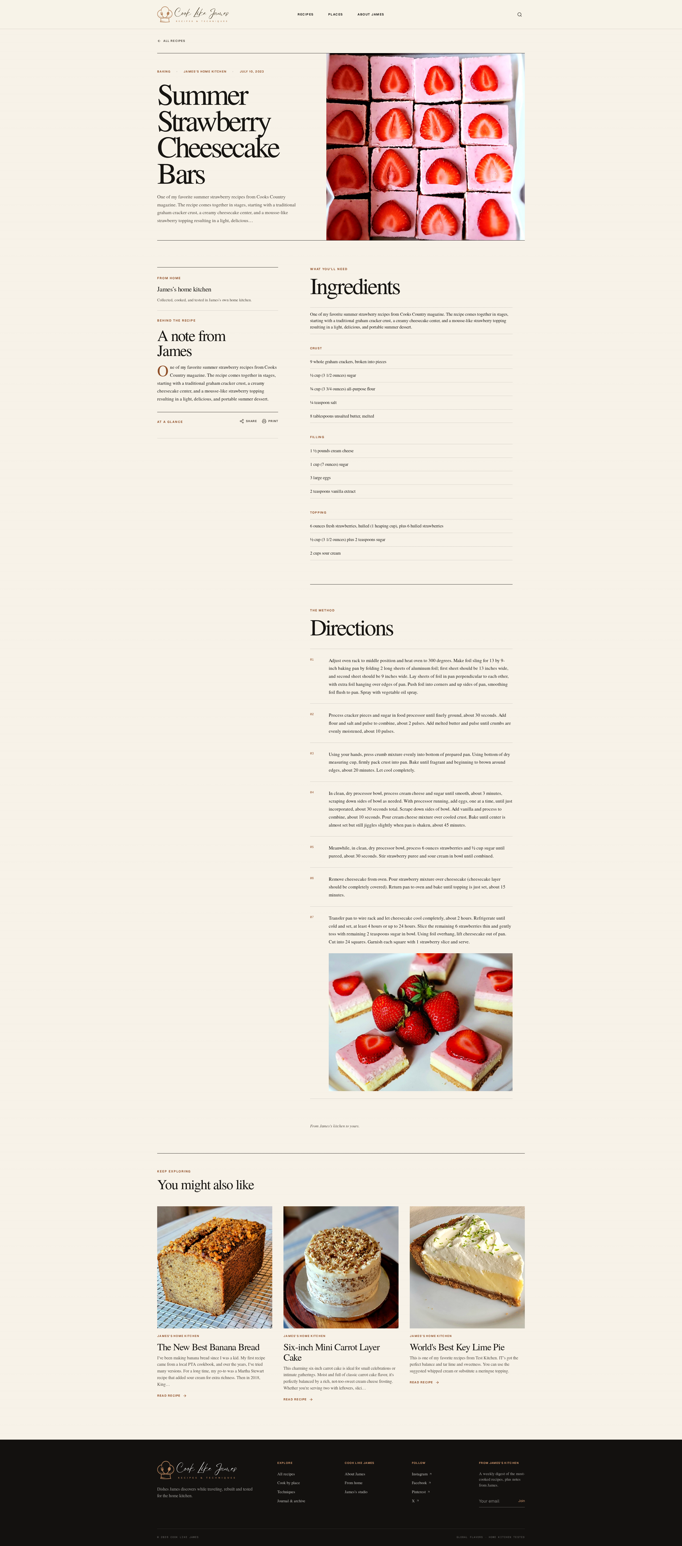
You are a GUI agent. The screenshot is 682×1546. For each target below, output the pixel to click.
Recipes (306, 14)
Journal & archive (291, 1500)
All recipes (174, 41)
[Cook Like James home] (193, 14)
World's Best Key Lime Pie (457, 1346)
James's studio (356, 1491)
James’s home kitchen (205, 71)
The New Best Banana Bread (208, 1346)
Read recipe (169, 1395)
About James (371, 14)
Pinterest (419, 1491)
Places (335, 14)
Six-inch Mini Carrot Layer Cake (331, 1351)
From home (354, 1482)
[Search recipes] (519, 14)
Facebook (419, 1482)
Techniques (286, 1491)
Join (521, 1501)
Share (251, 421)
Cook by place (288, 1482)
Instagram (420, 1473)
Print (273, 421)
